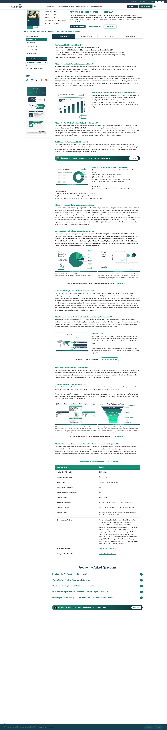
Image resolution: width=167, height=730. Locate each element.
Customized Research (82, 6)
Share (84, 117)
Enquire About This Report (34, 62)
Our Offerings (133, 1)
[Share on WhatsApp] (41, 80)
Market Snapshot (31, 66)
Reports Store (51, 6)
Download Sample (36, 59)
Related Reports (131, 36)
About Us (142, 1)
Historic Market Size (32, 46)
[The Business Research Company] (17, 6)
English (131, 6)
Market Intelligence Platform (65, 6)
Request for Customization (107, 549)
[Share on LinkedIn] (32, 80)
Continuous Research (97, 6)
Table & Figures (109, 36)
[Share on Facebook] (27, 80)
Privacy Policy (50, 727)
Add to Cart (110, 26)
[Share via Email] (45, 80)
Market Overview (31, 39)
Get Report (122, 283)
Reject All (158, 727)
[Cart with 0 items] (155, 6)
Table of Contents (86, 36)
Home (26, 31)
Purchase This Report (77, 26)
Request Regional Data (110, 359)
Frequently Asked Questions (34, 69)
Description (63, 36)
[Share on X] (36, 80)
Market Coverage (31, 42)
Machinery (44, 31)
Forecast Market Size (32, 50)
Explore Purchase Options (107, 554)
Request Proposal (146, 6)
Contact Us (150, 1)
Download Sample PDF (95, 26)
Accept (149, 727)
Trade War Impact (31, 53)
